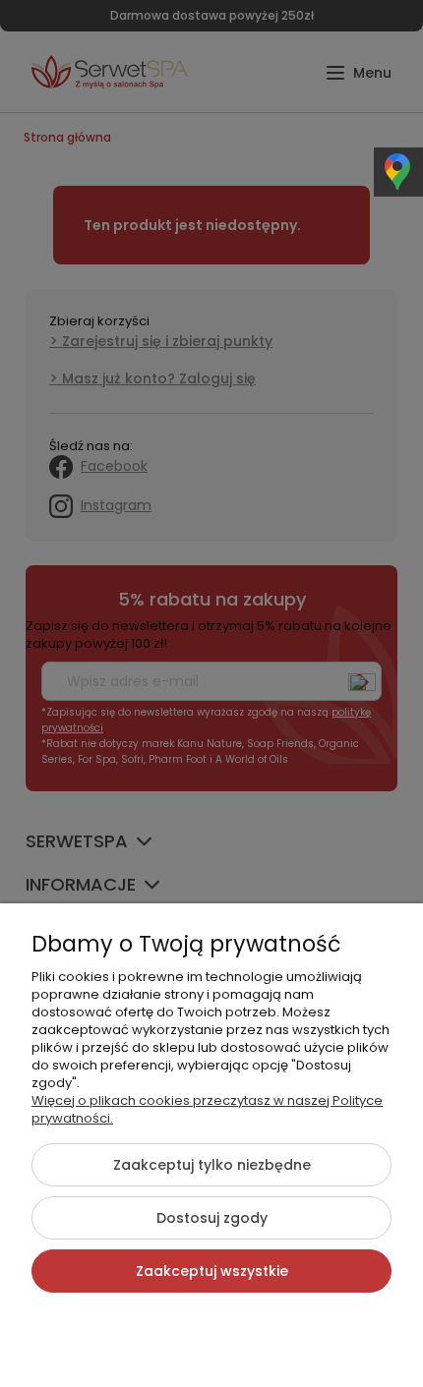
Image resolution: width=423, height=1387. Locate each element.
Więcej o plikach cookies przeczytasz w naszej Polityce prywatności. (207, 1109)
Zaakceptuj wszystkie (212, 1271)
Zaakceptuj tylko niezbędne (212, 1165)
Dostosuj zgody (212, 1218)
